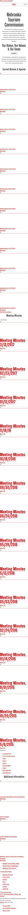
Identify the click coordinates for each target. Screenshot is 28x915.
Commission (6, 884)
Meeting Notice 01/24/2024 (8, 308)
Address (2, 902)
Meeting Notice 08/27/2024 (7, 268)
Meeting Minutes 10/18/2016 (12, 456)
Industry (5, 879)
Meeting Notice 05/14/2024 (8, 288)
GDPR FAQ (5, 889)
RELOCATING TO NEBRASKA (10, 866)
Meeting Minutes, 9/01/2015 (13, 685)
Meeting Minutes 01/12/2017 (12, 399)
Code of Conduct (4, 817)
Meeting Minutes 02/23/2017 (12, 371)
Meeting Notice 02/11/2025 (7, 228)
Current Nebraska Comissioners (8, 836)
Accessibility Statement (9, 908)
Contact (5, 886)
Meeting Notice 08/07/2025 (7, 189)
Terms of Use (6, 910)
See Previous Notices (6, 312)
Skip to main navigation (6, 1)
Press (4, 882)
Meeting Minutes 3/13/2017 (12, 342)
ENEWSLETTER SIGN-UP (9, 868)
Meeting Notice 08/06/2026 (8, 89)
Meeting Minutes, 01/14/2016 (13, 656)
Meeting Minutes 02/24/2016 (12, 628)
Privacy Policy (6, 906)
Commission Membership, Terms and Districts (12, 797)
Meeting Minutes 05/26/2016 (12, 542)
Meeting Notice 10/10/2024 (7, 248)
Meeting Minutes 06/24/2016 (12, 513)
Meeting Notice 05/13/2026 (7, 109)
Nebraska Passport (8, 875)
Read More (14, 53)
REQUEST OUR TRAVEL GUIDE (11, 863)
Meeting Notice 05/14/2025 (7, 209)
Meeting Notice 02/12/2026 (7, 129)
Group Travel (6, 877)
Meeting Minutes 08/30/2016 (12, 485)
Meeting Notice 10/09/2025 (7, 149)
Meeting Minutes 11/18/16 (12, 428)
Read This (2, 348)
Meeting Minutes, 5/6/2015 (13, 742)
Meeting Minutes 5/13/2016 (12, 571)
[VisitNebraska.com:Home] (14, 4)
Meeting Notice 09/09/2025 (8, 169)
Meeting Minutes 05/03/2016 (12, 599)
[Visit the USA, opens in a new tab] (5, 892)
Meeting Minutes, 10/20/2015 (13, 713)
